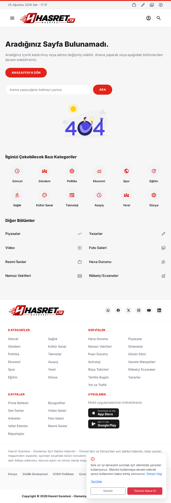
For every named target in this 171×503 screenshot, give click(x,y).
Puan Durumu (98, 354)
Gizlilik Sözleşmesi (35, 474)
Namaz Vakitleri (100, 346)
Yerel (52, 369)
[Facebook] (118, 310)
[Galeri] (152, 5)
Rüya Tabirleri (98, 369)
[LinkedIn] (159, 310)
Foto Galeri (56, 418)
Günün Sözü (137, 354)
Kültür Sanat (57, 346)
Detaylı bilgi (154, 474)
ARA (102, 89)
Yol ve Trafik (97, 385)
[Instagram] (138, 310)
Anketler (14, 418)
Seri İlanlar (16, 410)
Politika (13, 354)
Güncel (13, 339)
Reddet (108, 491)
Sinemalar (135, 346)
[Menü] (12, 18)
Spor (11, 369)
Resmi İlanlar (57, 426)
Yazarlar (134, 377)
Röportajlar (16, 434)
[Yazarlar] (143, 5)
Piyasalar (135, 339)
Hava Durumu (98, 339)
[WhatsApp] (108, 310)
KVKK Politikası (63, 474)
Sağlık (52, 339)
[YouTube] (149, 310)
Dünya (52, 377)
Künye (12, 474)
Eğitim (12, 377)
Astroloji (94, 362)
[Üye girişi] (148, 18)
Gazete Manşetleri (141, 362)
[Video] (161, 5)
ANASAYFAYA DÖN (26, 72)
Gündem (14, 346)
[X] (128, 310)
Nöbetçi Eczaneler (141, 369)
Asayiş (53, 362)
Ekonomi (14, 362)
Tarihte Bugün (98, 377)
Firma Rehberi (18, 403)
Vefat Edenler (18, 426)
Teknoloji (54, 354)
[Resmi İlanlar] (134, 5)
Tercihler (96, 481)
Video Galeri (57, 410)
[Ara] (159, 18)
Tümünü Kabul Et (145, 491)
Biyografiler (56, 403)
